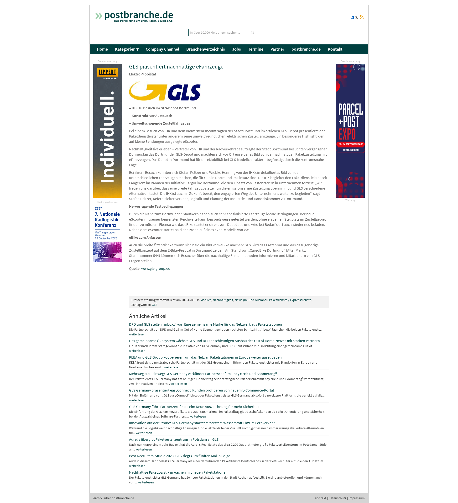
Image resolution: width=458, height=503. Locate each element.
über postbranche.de (119, 498)
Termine (255, 49)
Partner (277, 49)
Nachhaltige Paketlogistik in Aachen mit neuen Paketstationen (178, 472)
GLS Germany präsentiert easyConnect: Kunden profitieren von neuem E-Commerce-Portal (201, 390)
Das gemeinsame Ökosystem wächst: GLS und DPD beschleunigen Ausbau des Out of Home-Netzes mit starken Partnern (224, 340)
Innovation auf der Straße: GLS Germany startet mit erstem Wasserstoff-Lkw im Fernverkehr (202, 422)
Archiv (97, 498)
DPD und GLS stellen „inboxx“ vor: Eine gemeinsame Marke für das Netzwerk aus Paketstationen (205, 324)
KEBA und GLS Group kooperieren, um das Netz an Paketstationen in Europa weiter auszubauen (205, 357)
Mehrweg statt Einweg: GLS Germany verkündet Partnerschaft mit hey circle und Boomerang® (203, 373)
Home (102, 49)
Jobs (236, 49)
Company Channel (162, 49)
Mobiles (205, 300)
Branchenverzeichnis (205, 49)
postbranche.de (306, 49)
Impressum (357, 498)
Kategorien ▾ (127, 49)
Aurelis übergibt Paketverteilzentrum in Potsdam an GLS (174, 439)
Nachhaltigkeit (223, 300)
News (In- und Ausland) (251, 300)
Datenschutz (337, 498)
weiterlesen (137, 334)
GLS (154, 304)
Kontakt (335, 49)
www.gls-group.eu (155, 268)
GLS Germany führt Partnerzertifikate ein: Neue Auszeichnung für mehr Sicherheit (194, 406)
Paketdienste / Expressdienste (290, 300)
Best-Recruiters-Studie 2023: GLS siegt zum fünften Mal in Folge (179, 455)
